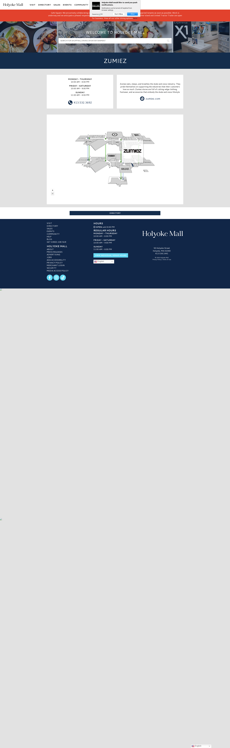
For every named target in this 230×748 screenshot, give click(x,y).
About (50, 249)
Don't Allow (119, 14)
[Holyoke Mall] (161, 234)
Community (53, 234)
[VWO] (101, 14)
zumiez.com (153, 98)
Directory (115, 213)
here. (135, 18)
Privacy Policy (55, 262)
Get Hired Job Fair (56, 242)
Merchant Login (56, 265)
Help (49, 236)
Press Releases (54, 251)
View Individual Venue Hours (110, 255)
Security (51, 267)
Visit (49, 223)
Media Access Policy (57, 270)
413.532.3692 (83, 102)
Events (50, 231)
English (100, 262)
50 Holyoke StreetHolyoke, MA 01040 (162, 249)
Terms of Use (167, 260)
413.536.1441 (161, 253)
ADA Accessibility (56, 259)
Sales (49, 228)
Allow (133, 14)
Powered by (95, 14)
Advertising (53, 254)
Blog (49, 239)
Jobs (49, 257)
